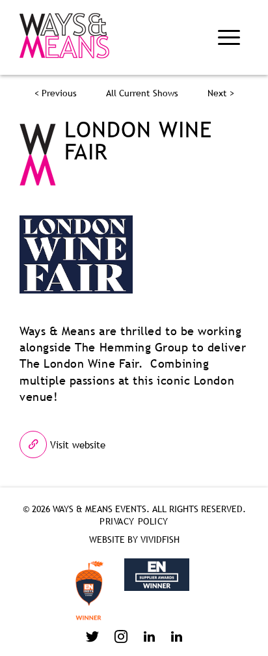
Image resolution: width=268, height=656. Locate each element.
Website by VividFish (134, 539)
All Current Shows (142, 93)
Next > (221, 93)
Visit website (76, 444)
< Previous (55, 93)
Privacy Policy (134, 521)
